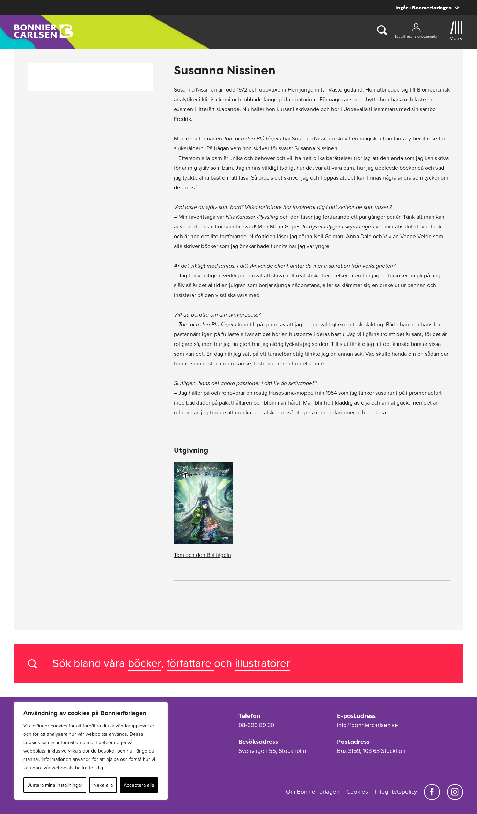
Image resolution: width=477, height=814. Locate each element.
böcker (144, 663)
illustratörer (262, 663)
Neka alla (103, 785)
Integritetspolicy (396, 791)
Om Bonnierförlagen (312, 791)
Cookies (357, 791)
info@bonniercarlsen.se (367, 724)
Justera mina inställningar (55, 785)
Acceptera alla (139, 785)
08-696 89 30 (256, 724)
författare (190, 663)
